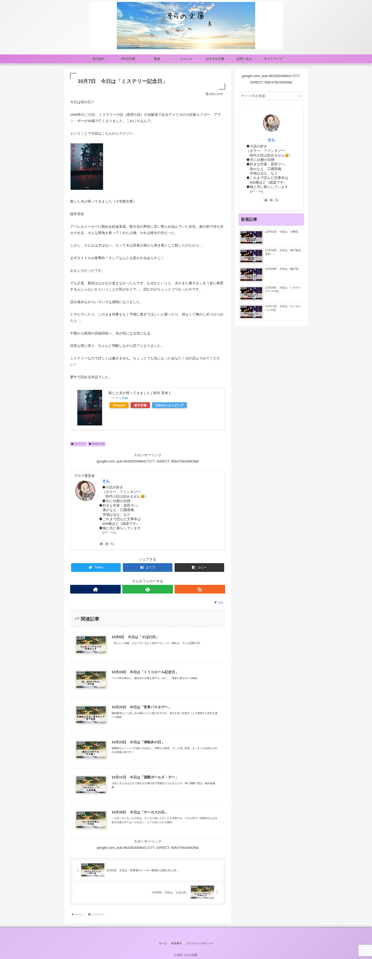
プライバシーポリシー (199, 943)
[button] (299, 96)
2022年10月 (97, 444)
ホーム (163, 943)
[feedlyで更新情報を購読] (106, 543)
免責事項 (176, 943)
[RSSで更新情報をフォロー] (112, 543)
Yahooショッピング (169, 405)
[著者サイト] (101, 543)
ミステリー (79, 444)
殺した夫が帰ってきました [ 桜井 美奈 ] (139, 393)
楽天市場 (140, 405)
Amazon (119, 405)
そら (106, 481)
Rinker (125, 398)
